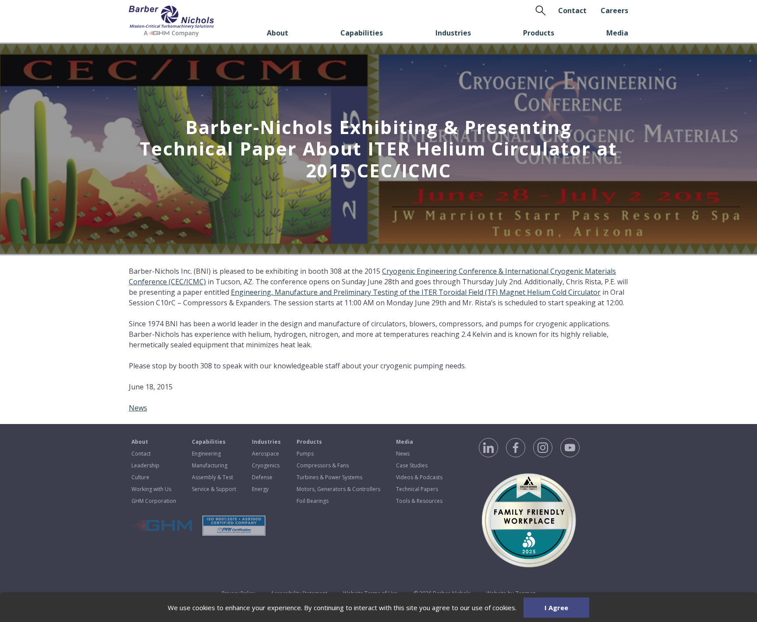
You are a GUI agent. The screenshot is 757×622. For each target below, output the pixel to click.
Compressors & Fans (323, 465)
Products (538, 33)
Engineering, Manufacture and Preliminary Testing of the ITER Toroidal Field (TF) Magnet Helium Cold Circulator (416, 292)
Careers (614, 10)
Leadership (145, 465)
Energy (260, 489)
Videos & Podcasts (419, 477)
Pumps (305, 453)
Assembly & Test (212, 477)
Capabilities (361, 33)
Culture (140, 477)
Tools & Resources (419, 501)
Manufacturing (209, 465)
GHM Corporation (153, 501)
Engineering (206, 453)
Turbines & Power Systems (329, 477)
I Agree (556, 607)
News (138, 408)
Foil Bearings (313, 501)
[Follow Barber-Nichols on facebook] (515, 447)
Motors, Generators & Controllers (338, 489)
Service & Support (214, 489)
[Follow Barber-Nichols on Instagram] (543, 447)
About (277, 33)
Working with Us (151, 489)
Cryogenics (265, 465)
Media (617, 33)
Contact (572, 10)
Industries (453, 33)
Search (540, 10)
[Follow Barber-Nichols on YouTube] (570, 447)
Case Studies (412, 465)
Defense (262, 477)
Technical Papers (417, 489)
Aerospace (265, 453)
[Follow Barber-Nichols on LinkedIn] (488, 447)
